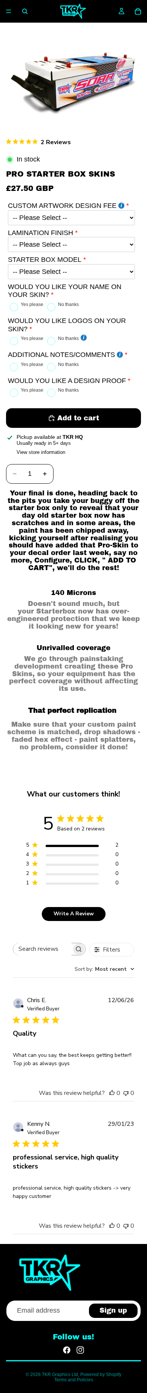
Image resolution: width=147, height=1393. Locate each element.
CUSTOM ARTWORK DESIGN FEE (62, 205)
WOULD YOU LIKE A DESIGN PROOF (67, 380)
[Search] (25, 11)
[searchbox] (42, 949)
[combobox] (104, 969)
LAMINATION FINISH (40, 233)
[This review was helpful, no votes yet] (112, 1093)
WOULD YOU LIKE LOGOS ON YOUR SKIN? (67, 325)
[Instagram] (80, 1350)
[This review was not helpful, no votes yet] (126, 1093)
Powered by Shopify (100, 1374)
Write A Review (74, 913)
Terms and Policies (73, 1379)
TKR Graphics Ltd (60, 1374)
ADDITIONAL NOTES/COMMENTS (61, 354)
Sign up (113, 1310)
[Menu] (8, 11)
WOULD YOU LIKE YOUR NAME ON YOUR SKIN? (64, 291)
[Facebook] (66, 1350)
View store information (41, 452)
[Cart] (138, 11)
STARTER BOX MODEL (44, 259)
